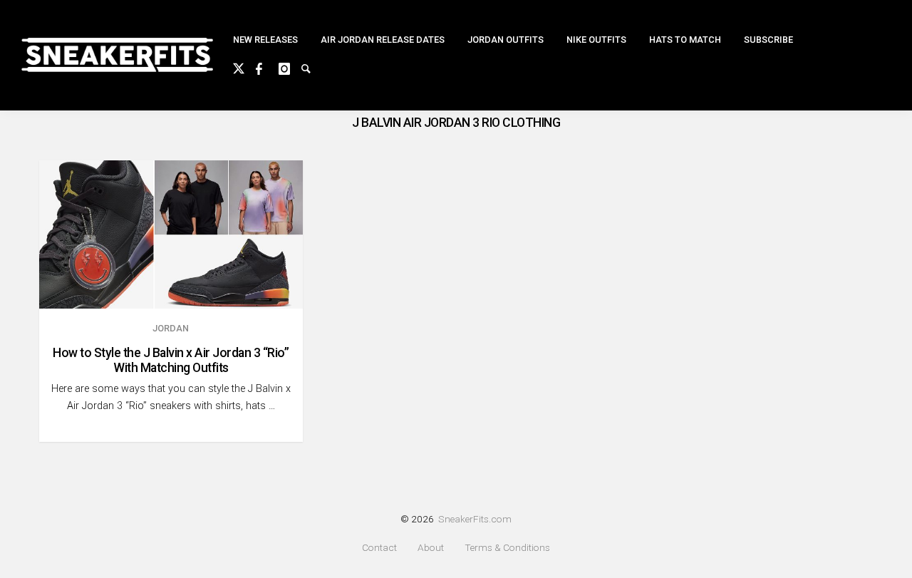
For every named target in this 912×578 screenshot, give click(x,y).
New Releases (265, 39)
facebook (267, 67)
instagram (290, 67)
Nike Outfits (596, 39)
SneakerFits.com (475, 519)
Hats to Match (685, 39)
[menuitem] (265, 40)
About (431, 548)
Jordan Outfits (505, 39)
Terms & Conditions (507, 548)
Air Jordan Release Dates (383, 39)
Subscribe (768, 39)
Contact (379, 548)
